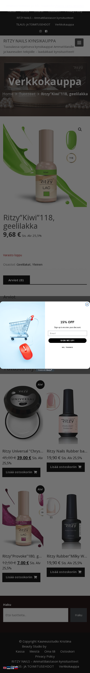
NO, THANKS (67, 347)
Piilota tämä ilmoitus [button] (69, 6)
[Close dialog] (87, 304)
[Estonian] (9, 667)
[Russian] (16, 667)
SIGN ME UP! (67, 340)
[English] (5, 667)
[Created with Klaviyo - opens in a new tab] (45, 370)
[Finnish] (12, 667)
